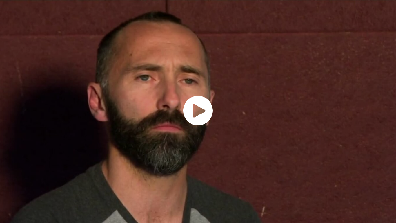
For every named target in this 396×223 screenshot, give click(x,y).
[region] (198, 111)
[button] (198, 110)
